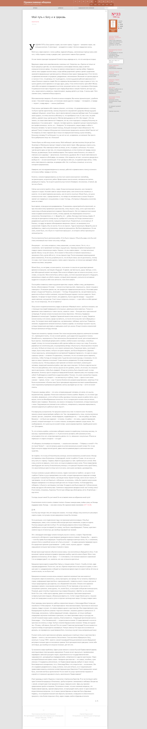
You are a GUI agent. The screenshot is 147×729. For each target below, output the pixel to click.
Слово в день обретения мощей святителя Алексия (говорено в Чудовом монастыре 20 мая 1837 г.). (115, 41)
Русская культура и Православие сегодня (114, 82)
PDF (121, 28)
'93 (83, 1)
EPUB (121, 24)
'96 (95, 1)
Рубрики (60, 8)
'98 (103, 1)
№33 (99, 4)
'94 (87, 1)
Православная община (37, 2)
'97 (99, 1)
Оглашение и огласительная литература (115, 67)
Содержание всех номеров (86, 8)
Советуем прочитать (114, 111)
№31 (91, 4)
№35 (107, 4)
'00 (111, 1)
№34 (103, 4)
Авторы (35, 8)
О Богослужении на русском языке (114, 74)
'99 (107, 1)
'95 (91, 1)
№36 (111, 4)
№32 (95, 4)
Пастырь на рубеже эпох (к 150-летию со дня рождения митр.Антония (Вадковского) (116, 90)
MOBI (121, 26)
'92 (79, 1)
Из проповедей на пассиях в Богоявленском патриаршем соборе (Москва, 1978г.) (116, 53)
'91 (75, 1)
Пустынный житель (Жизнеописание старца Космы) (115, 99)
